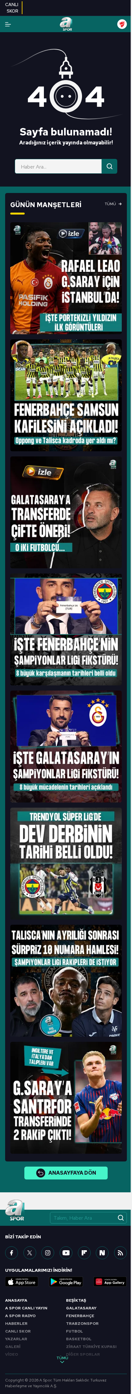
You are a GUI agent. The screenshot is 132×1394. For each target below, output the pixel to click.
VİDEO (11, 1354)
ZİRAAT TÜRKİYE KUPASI (91, 1346)
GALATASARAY (81, 1308)
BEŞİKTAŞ (76, 1300)
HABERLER (16, 1323)
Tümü (110, 203)
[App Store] (21, 1282)
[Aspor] (66, 278)
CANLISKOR (11, 8)
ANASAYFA (16, 1300)
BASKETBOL (79, 1339)
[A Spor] (66, 24)
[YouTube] (66, 1252)
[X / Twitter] (29, 1252)
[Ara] (109, 166)
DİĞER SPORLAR (83, 1354)
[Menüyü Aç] (8, 24)
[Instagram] (47, 1252)
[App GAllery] (110, 1282)
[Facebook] (11, 1252)
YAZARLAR (16, 1339)
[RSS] (120, 1252)
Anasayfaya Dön (72, 1172)
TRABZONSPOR (82, 1323)
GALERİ (13, 1346)
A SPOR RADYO (20, 1315)
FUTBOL (74, 1331)
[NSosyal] (102, 1252)
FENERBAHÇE (80, 1315)
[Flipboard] (84, 1252)
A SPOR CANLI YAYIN (26, 1308)
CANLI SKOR (18, 1331)
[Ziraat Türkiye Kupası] (122, 24)
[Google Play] (66, 1282)
